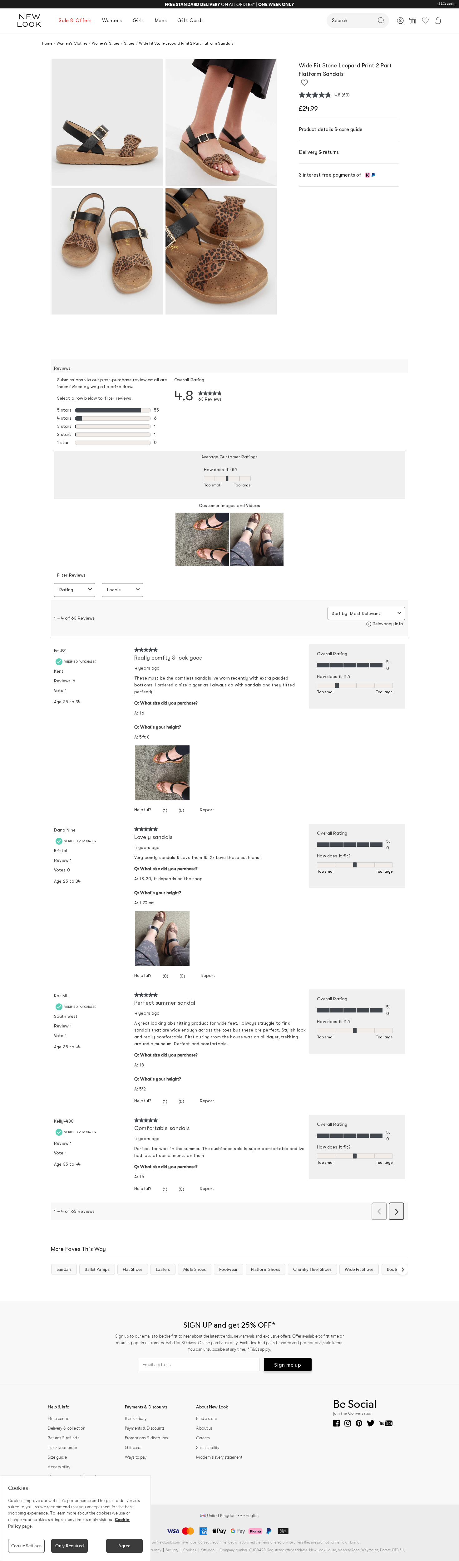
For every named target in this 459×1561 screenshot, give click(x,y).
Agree (124, 1545)
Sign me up (287, 1365)
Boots (392, 1269)
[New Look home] (31, 20)
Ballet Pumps (97, 1269)
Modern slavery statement (219, 1457)
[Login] (400, 20)
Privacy (155, 1550)
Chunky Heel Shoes (312, 1269)
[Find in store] (413, 20)
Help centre (58, 1418)
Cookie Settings (26, 1545)
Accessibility (59, 1467)
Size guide (57, 1457)
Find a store (206, 1418)
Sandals (64, 1269)
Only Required (69, 1545)
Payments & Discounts (144, 1428)
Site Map (208, 1550)
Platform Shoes (265, 1269)
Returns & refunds (63, 1438)
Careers (203, 1438)
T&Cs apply (260, 1349)
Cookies (189, 1550)
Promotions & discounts (146, 1438)
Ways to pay (136, 1457)
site (290, 1542)
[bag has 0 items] (438, 20)
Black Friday (135, 1418)
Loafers (163, 1269)
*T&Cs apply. (446, 4)
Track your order (62, 1447)
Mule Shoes (194, 1269)
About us (204, 1428)
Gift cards (133, 1447)
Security (172, 1550)
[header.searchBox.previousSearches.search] (381, 20)
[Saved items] (425, 20)
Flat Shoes (133, 1269)
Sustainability (207, 1447)
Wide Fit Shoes (359, 1269)
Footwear (228, 1269)
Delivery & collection (66, 1428)
